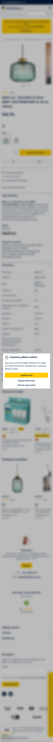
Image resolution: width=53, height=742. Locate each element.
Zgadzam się (26, 375)
